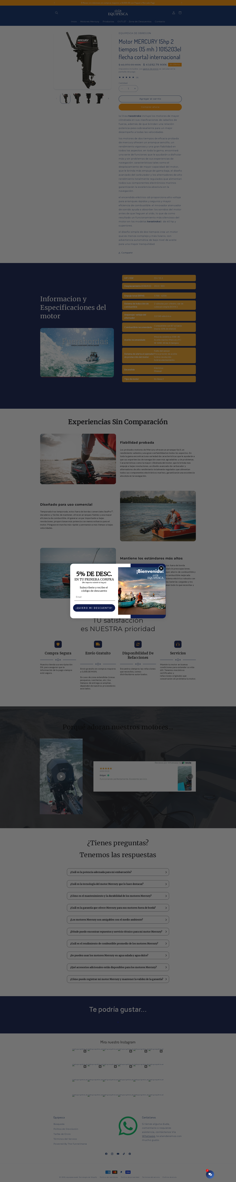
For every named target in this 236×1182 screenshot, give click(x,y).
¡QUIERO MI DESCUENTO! (94, 608)
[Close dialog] (161, 568)
